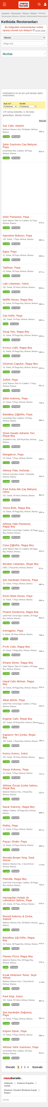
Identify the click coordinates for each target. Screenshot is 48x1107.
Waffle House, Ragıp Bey (18, 299)
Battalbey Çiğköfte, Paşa (17, 414)
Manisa (26, 13)
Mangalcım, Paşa (13, 454)
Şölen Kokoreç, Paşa (15, 398)
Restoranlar (16, 13)
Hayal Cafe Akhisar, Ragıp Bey (18, 682)
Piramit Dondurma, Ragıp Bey (21, 612)
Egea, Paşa (10, 251)
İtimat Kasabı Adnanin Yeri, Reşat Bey (19, 434)
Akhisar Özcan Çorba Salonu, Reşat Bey (20, 787)
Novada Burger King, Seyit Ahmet (18, 859)
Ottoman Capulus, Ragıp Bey (20, 363)
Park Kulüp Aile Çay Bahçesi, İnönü (20, 490)
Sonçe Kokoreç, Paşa (16, 769)
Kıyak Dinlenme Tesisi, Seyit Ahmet (19, 976)
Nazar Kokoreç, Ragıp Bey (19, 806)
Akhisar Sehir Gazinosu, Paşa (20, 1047)
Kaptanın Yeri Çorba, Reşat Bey (19, 736)
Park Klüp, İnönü (13, 996)
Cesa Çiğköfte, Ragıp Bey (18, 545)
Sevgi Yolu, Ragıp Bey (16, 331)
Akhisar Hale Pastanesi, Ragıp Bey (17, 525)
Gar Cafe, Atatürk (13, 125)
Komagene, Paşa (13, 630)
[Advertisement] (24, 73)
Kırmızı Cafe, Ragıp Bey (17, 347)
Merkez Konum (22, 115)
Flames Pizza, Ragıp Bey (18, 956)
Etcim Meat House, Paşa (17, 596)
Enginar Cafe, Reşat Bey (17, 718)
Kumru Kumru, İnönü (15, 753)
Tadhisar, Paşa (11, 267)
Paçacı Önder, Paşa (15, 841)
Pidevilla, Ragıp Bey (15, 879)
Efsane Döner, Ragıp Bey (18, 662)
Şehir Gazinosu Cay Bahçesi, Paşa (20, 145)
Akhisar (34, 13)
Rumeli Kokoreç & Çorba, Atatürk (18, 917)
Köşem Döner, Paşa (15, 1031)
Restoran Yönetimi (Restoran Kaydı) (20, 1090)
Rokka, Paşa (10, 825)
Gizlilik (7, 1086)
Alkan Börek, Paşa (14, 700)
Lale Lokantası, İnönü (16, 283)
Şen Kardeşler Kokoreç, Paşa (20, 580)
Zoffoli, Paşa (10, 379)
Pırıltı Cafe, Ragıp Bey (16, 646)
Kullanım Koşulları (25, 1083)
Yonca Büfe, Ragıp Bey (16, 507)
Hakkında (8, 1083)
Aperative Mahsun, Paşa (17, 235)
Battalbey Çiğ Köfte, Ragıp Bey (19, 939)
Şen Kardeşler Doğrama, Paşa (17, 1013)
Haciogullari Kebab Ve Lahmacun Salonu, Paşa (17, 899)
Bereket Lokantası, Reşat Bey (21, 564)
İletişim (7, 1093)
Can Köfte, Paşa (12, 315)
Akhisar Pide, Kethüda (16, 470)
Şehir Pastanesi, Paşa (16, 216)
